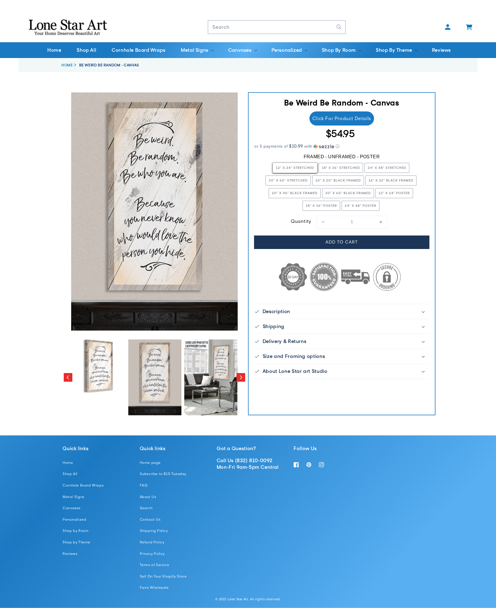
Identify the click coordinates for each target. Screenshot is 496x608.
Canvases (72, 508)
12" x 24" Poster (394, 193)
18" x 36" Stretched (341, 167)
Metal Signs (73, 497)
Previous (68, 377)
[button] (196, 50)
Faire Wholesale (154, 587)
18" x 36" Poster (321, 205)
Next (241, 377)
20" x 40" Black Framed (294, 193)
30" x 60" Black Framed (348, 193)
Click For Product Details (341, 118)
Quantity (301, 221)
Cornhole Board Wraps (83, 485)
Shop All (70, 474)
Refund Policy (152, 542)
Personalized (74, 519)
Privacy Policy (152, 553)
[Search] (339, 27)
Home (68, 462)
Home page (150, 462)
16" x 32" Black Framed (391, 180)
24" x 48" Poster (360, 205)
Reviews (70, 553)
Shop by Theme (76, 542)
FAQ (144, 485)
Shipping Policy (154, 530)
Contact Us (150, 519)
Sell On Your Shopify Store (163, 576)
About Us (148, 497)
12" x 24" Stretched (295, 167)
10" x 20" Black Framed (338, 180)
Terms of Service (154, 565)
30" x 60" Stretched (288, 180)
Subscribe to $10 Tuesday (163, 474)
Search (146, 508)
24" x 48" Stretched (387, 167)
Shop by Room (75, 530)
